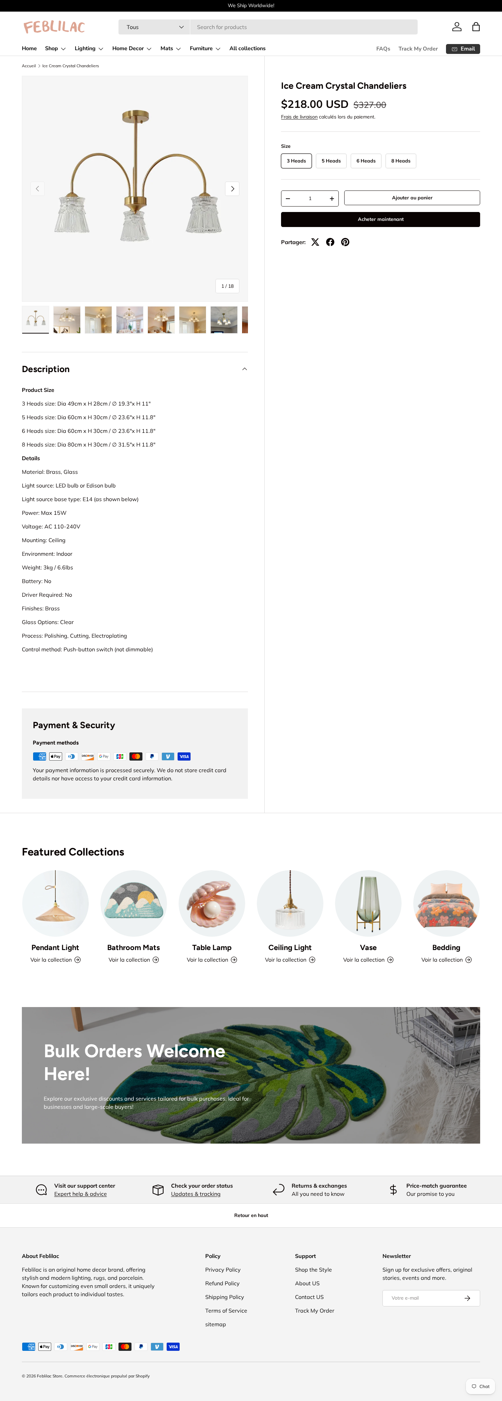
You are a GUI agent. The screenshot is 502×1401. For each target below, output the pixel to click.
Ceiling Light (290, 947)
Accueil (29, 66)
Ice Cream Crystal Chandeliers (70, 66)
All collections (247, 48)
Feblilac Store (49, 1375)
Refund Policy (222, 1283)
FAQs (383, 49)
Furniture (201, 48)
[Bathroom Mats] (133, 903)
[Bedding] (446, 903)
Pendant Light (55, 947)
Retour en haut (251, 1215)
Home (29, 48)
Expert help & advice (80, 1193)
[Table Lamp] (212, 903)
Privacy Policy (223, 1269)
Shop (51, 48)
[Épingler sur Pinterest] (345, 242)
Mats (167, 48)
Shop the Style (313, 1269)
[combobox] (268, 26)
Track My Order (418, 49)
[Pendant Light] (55, 903)
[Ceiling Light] (290, 903)
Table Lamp (212, 947)
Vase (368, 947)
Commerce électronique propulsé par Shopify (107, 1375)
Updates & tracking (196, 1193)
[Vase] (368, 903)
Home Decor (128, 48)
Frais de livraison (299, 117)
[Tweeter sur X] (315, 242)
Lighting (85, 48)
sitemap (215, 1324)
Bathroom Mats (133, 947)
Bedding (446, 947)
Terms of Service (226, 1310)
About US (307, 1283)
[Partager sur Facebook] (330, 242)
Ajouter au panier (412, 198)
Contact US (309, 1296)
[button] (476, 26)
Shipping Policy (224, 1296)
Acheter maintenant (381, 219)
